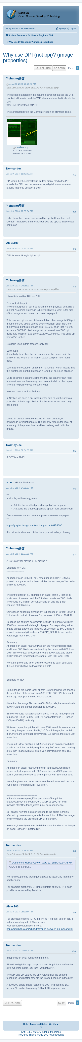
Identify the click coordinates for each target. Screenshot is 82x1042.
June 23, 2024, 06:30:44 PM (19, 912)
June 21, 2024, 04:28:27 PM (19, 488)
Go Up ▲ (54, 1024)
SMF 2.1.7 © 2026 (31, 1032)
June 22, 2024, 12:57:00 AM (19, 554)
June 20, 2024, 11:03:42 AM (19, 174)
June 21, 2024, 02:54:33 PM (19, 450)
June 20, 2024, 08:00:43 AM (22, 84)
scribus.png (22, 147)
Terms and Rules (38, 1024)
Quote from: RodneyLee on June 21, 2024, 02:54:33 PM (42, 862)
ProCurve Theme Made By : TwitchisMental (41, 1034)
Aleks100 (12, 243)
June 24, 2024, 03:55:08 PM (19, 951)
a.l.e (9, 482)
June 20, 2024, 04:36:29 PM (19, 286)
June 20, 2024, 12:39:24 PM (19, 211)
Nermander (13, 168)
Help (25, 1024)
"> (41, 1027)
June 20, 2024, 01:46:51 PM (19, 248)
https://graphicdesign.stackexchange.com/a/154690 (34, 525)
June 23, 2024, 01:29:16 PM (19, 850)
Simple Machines (51, 1032)
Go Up (61, 1002)
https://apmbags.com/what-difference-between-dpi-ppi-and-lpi (40, 929)
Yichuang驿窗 (15, 78)
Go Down (59, 68)
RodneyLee (14, 444)
